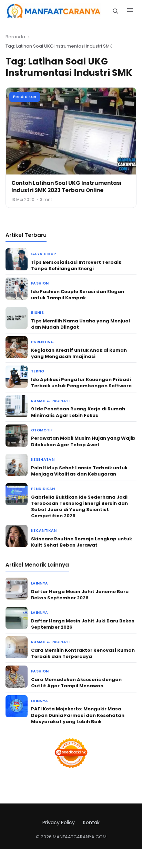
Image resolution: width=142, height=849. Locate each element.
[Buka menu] (129, 11)
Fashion (40, 283)
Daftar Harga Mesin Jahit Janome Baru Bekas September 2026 (80, 594)
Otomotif (42, 430)
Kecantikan (44, 530)
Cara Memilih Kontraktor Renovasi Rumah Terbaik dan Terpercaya (83, 653)
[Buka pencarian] (115, 11)
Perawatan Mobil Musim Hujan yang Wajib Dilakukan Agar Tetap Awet (83, 441)
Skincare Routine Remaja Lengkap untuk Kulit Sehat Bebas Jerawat (81, 542)
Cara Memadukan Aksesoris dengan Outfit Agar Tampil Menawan (76, 682)
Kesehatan (42, 459)
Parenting (42, 341)
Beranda (15, 36)
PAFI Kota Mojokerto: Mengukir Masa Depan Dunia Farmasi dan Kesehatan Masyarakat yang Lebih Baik (77, 715)
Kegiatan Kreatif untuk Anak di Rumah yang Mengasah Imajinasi (79, 353)
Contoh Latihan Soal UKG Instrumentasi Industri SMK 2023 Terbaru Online (66, 186)
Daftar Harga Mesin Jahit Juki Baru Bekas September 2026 (82, 624)
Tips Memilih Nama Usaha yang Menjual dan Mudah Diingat (80, 324)
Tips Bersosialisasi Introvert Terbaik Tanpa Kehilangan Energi (76, 265)
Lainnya (39, 583)
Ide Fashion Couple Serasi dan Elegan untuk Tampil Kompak (77, 294)
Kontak (91, 822)
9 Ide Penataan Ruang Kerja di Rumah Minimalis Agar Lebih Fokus (78, 412)
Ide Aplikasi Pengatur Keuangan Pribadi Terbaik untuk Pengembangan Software (81, 382)
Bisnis (37, 312)
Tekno (37, 371)
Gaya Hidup (43, 254)
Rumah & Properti (50, 400)
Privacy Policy (58, 822)
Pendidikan (24, 96)
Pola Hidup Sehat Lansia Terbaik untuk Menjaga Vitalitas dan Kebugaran (79, 471)
